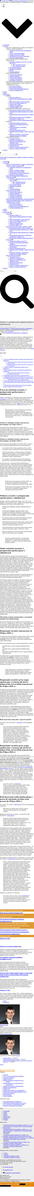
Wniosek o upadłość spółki (16, 106)
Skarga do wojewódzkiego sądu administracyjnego (17, 142)
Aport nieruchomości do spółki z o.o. (12, 1101)
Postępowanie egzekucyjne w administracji (21, 328)
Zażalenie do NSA (14, 145)
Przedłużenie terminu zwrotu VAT (17, 123)
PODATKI (9, 239)
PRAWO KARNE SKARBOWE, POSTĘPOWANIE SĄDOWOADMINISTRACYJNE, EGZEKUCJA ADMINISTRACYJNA (20, 200)
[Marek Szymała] (10, 1023)
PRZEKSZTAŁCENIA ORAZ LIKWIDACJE (18, 226)
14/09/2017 (11, 331)
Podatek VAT (6, 1089)
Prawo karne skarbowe (15, 86)
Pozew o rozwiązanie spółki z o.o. (18, 103)
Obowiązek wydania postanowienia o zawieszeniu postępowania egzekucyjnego (18, 373)
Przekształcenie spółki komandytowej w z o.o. (14, 1103)
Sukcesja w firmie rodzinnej (16, 57)
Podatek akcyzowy (8, 1079)
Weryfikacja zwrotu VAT (15, 80)
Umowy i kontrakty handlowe (17, 53)
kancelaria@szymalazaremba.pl (20, 1)
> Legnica (5, 1154)
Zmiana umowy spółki (15, 104)
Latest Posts (6, 1002)
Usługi (5, 1112)
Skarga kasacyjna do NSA (16, 144)
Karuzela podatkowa (14, 72)
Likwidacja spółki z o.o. (15, 107)
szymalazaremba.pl (4, 328)
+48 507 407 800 (6, 1)
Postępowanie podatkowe (15, 74)
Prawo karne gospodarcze (15, 87)
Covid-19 (5, 1074)
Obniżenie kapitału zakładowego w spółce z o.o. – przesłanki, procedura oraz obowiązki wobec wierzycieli (18, 1138)
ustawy (19, 403)
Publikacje (6, 1118)
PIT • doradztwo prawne (19, 66)
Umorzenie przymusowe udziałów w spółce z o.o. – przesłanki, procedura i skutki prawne (16, 1145)
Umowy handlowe (7, 1096)
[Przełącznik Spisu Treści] (1, 356)
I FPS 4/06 (19, 722)
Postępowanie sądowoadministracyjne (18, 89)
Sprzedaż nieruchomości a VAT (17, 130)
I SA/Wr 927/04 (11, 859)
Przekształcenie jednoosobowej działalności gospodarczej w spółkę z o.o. (20, 118)
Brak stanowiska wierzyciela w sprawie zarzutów (18, 379)
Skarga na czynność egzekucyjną (17, 148)
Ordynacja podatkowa (8, 1077)
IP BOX (11, 70)
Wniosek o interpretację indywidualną (12, 1105)
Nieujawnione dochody (15, 67)
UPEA (1, 1064)
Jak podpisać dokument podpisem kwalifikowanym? (11, 958)
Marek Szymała (4, 1025)
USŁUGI (5, 46)
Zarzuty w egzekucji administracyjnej (18, 147)
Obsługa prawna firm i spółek (16, 55)
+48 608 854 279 (8, 1170)
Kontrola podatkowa (14, 76)
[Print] (0, 334)
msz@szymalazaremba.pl (6, 1034)
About (4, 1001)
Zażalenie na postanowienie (16, 140)
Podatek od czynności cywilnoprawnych (13, 1086)
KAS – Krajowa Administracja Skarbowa (13, 1076)
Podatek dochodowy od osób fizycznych (13, 1080)
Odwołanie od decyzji (14, 138)
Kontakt (5, 150)
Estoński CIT (9, 1084)
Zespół (5, 91)
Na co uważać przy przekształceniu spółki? (14, 1104)
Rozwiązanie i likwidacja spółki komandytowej (21, 120)
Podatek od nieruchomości (9, 1087)
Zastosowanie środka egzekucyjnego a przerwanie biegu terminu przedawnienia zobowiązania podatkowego (14, 932)
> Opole (5, 1153)
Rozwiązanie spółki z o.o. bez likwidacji (19, 101)
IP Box (8, 1082)
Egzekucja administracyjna (16, 90)
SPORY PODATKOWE (12, 190)
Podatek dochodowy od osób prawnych (13, 1083)
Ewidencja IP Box (7, 1058)
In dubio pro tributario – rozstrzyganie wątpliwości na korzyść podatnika (18, 135)
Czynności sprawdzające (15, 79)
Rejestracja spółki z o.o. (15, 97)
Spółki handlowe (7, 1094)
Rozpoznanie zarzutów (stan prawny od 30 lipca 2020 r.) (17, 375)
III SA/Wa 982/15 (26, 895)
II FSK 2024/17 (17, 783)
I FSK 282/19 (10, 815)
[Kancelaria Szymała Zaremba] (17, 158)
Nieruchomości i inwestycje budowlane (19, 56)
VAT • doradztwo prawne (19, 64)
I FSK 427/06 (17, 804)
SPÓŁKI (8, 214)
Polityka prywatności (5, 1185)
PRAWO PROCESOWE (12, 255)
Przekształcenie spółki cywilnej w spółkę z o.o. (21, 110)
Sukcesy (5, 93)
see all (17, 1055)
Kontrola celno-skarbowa (15, 77)
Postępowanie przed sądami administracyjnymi (14, 1091)
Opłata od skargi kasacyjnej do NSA (11, 1059)
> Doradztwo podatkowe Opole (11, 1156)
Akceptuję (22, 1184)
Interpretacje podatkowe (15, 69)
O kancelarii (6, 45)
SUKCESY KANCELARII (7, 1070)
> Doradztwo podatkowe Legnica (11, 1157)
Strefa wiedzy (6, 94)
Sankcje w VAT (5, 938)
